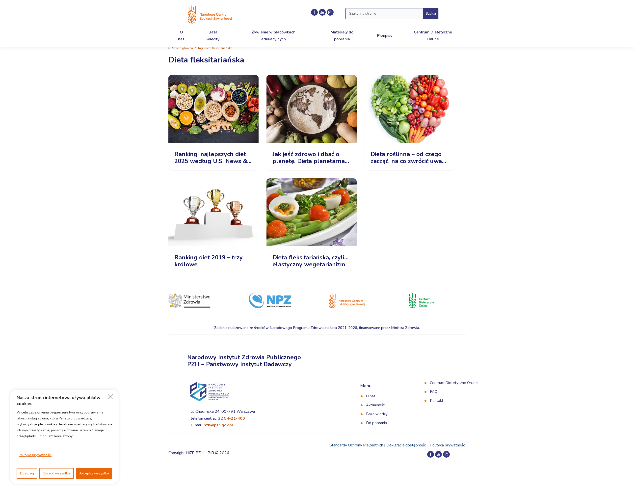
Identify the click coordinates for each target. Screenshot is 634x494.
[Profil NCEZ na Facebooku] (314, 12)
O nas (370, 396)
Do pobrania (376, 422)
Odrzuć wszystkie (57, 473)
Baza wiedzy (377, 414)
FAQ (433, 391)
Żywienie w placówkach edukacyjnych (273, 35)
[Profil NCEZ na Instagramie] (330, 12)
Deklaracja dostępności (406, 445)
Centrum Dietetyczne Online (454, 382)
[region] (64, 436)
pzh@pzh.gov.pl (218, 425)
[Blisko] (110, 397)
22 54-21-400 (231, 418)
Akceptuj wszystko (94, 473)
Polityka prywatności (35, 455)
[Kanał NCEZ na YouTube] (322, 12)
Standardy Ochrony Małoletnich (356, 445)
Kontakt (436, 400)
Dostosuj (27, 473)
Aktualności (375, 405)
